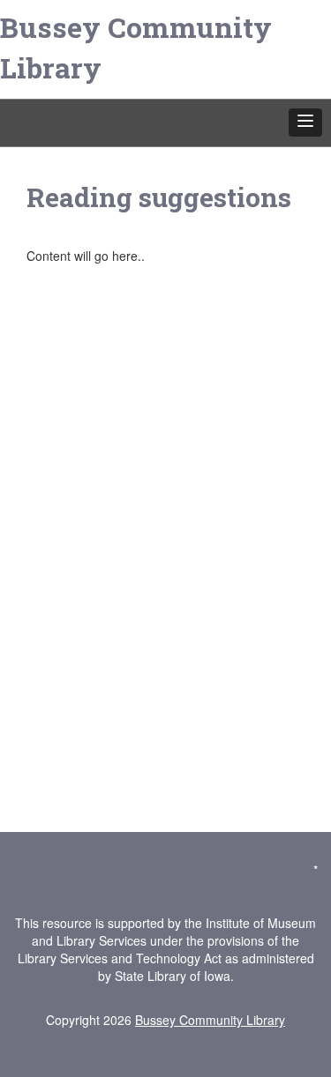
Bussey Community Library (136, 47)
